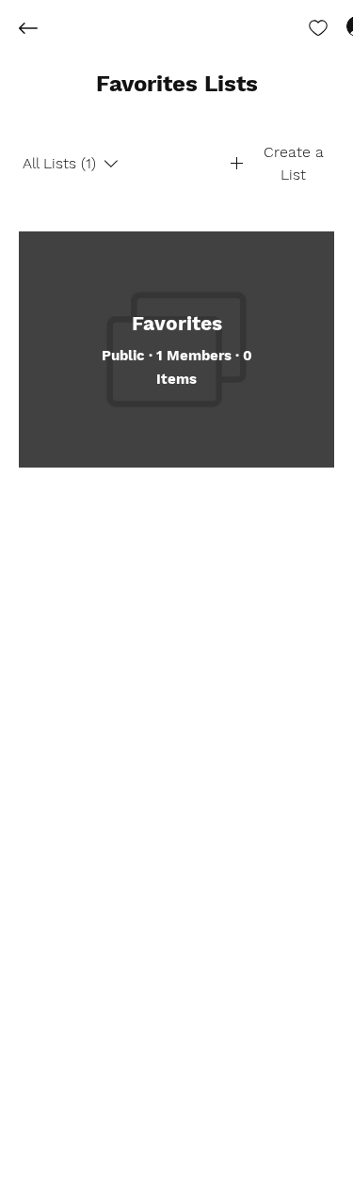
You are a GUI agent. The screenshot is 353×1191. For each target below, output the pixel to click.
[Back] (42, 28)
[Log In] (339, 26)
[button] (177, 85)
